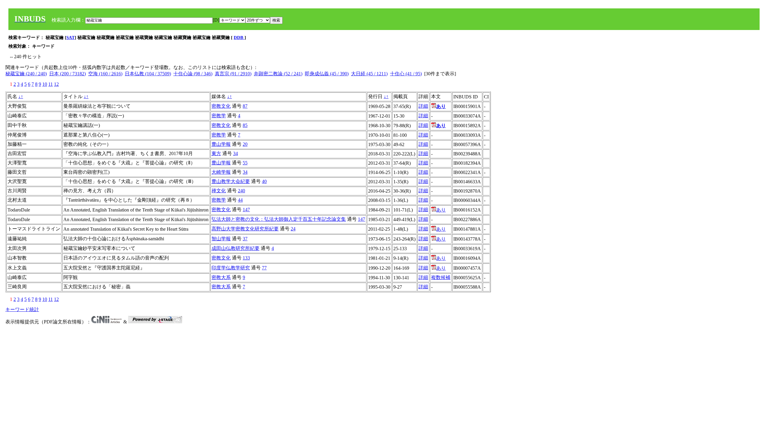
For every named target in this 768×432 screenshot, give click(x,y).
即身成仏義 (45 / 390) (327, 73)
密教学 (219, 115)
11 (50, 84)
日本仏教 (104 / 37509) (148, 73)
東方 (216, 153)
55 (245, 162)
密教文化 (221, 106)
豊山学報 (221, 144)
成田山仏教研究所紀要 (236, 248)
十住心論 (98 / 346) (192, 73)
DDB (239, 37)
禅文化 (219, 190)
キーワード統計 (22, 309)
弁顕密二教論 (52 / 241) (278, 73)
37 (245, 238)
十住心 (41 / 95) (406, 73)
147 (246, 209)
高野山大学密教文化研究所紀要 (245, 228)
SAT (70, 37)
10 (44, 84)
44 (240, 199)
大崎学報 (221, 172)
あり (441, 209)
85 (245, 125)
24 (293, 228)
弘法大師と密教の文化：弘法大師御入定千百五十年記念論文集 (279, 219)
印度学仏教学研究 (231, 267)
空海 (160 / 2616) (105, 73)
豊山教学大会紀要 (231, 181)
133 (246, 257)
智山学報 (221, 238)
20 (245, 144)
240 (241, 190)
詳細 (423, 106)
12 (56, 84)
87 (245, 106)
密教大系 (221, 277)
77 (264, 267)
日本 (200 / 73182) (67, 73)
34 (235, 153)
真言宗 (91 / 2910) (233, 73)
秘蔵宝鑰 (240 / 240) (26, 73)
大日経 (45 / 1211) (369, 73)
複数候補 (440, 277)
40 (264, 181)
